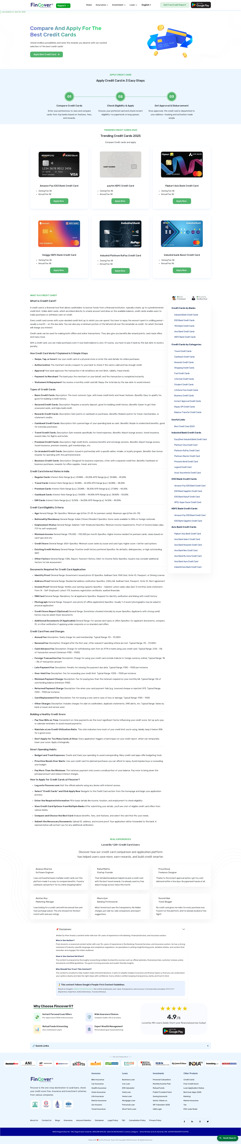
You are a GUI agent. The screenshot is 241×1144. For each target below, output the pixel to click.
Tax (185, 1105)
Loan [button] (132, 5)
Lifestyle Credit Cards (184, 379)
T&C (123, 1120)
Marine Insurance (98, 1100)
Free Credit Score (191, 1084)
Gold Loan (126, 1092)
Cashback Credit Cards (184, 357)
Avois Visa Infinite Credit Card (187, 473)
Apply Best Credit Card (45, 54)
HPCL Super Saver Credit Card (187, 502)
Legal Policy (113, 1120)
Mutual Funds (158, 1088)
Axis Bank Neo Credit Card (185, 550)
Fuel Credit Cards (182, 373)
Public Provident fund (162, 1092)
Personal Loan (128, 1105)
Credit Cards (189, 1080)
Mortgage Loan (128, 1100)
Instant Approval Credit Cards (187, 401)
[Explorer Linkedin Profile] (192, 1121)
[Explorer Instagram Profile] (200, 1121)
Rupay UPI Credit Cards (184, 407)
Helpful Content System (83, 989)
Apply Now (59, 201)
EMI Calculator (128, 1088)
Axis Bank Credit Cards (184, 331)
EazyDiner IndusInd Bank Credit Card (190, 439)
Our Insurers (96, 1105)
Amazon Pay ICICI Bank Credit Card (189, 486)
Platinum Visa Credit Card (185, 445)
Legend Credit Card (182, 467)
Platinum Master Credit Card (187, 456)
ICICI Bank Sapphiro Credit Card (188, 491)
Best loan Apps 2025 (192, 1092)
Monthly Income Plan (162, 1084)
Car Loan (126, 1084)
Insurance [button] (101, 5)
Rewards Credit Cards (184, 362)
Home (89, 5)
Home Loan (127, 1096)
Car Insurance (97, 1084)
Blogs (57, 1120)
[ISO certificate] (68, 1104)
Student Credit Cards (184, 384)
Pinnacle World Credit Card (186, 461)
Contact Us (46, 1120)
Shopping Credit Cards (184, 368)
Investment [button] (117, 5)
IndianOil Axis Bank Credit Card (187, 567)
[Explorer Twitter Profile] (208, 1121)
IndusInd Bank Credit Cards (186, 315)
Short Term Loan (129, 1109)
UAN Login (157, 1109)
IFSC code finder (190, 1109)
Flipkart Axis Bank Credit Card (187, 534)
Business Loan (128, 1080)
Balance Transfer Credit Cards (187, 412)
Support (61, 5)
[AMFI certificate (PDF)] (35, 1104)
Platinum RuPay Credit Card (186, 450)
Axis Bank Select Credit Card (187, 539)
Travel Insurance (98, 1109)
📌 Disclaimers (63, 929)
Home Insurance (98, 1092)
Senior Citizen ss (160, 1100)
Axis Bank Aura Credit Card (186, 561)
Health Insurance (98, 1088)
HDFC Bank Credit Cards (185, 337)
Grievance (68, 1120)
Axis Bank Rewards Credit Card (188, 545)
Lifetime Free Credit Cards (186, 390)
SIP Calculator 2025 (161, 1105)
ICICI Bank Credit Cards (184, 320)
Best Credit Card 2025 (184, 426)
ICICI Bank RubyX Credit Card (187, 497)
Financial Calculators (162, 1080)
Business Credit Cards (184, 395)
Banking (187, 1096)
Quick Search (229, 1138)
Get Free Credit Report (175, 5)
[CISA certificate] (46, 1104)
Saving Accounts (160, 1096)
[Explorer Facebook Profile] (184, 1121)
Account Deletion (83, 1120)
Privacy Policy (155, 1120)
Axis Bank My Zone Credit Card (188, 556)
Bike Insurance (97, 1080)
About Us (34, 1120)
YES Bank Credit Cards (184, 326)
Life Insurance (97, 1096)
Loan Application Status (194, 1088)
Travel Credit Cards (182, 351)
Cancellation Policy (137, 1120)
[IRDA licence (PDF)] (57, 1104)
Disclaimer (99, 1120)
